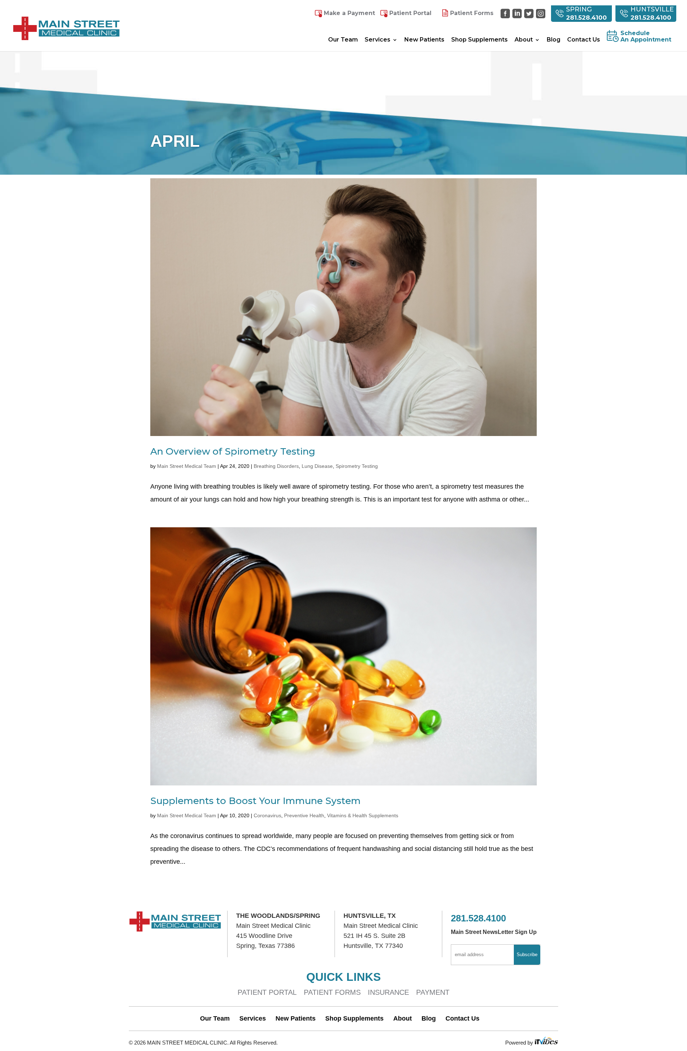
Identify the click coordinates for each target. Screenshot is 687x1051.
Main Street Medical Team (186, 466)
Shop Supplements (479, 40)
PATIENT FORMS (332, 992)
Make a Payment (349, 13)
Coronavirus (267, 815)
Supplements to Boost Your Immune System (255, 801)
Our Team (343, 40)
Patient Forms (471, 13)
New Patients (424, 40)
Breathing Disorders (276, 466)
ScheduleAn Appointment (645, 36)
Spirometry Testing (357, 466)
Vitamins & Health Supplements (362, 815)
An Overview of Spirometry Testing (232, 451)
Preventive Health (304, 815)
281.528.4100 (586, 17)
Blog (553, 40)
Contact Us (583, 40)
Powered (516, 1043)
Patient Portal (410, 13)
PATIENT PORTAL (267, 992)
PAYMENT (432, 992)
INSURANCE (388, 992)
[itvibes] (546, 1043)
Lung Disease (317, 466)
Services (377, 40)
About (524, 40)
